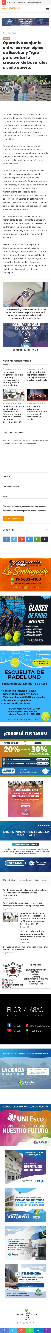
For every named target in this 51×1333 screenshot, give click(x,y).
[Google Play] (37, 539)
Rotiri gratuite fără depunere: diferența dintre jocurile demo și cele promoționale (37, 376)
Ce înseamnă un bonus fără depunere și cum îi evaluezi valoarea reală (25, 948)
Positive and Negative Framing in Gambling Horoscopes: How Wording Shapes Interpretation (13, 378)
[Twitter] (14, 539)
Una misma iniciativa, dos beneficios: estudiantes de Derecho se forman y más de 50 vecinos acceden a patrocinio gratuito (13, 414)
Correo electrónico (12, 486)
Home (7, 33)
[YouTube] (21, 539)
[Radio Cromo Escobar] (11, 8)
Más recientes (25, 880)
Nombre (7, 476)
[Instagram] (29, 539)
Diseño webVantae (25, 1314)
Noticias (15, 33)
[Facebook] (6, 539)
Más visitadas (8, 880)
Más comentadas (43, 880)
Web (5, 496)
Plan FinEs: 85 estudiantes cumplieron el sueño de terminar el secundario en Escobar (37, 413)
